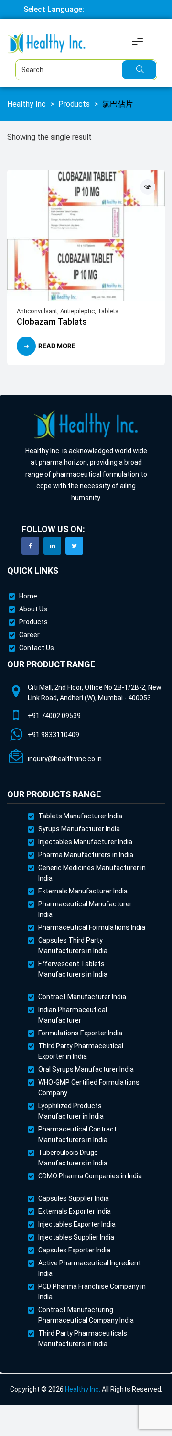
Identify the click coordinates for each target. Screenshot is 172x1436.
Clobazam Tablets (52, 321)
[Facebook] (30, 546)
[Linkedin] (52, 546)
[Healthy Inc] (86, 424)
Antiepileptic (77, 311)
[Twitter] (74, 546)
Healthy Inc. (82, 1389)
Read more (56, 345)
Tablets (107, 311)
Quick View (147, 187)
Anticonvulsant (37, 311)
